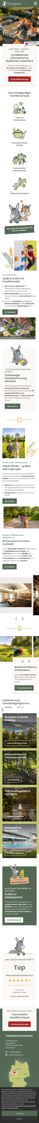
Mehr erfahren (12, 406)
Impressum (19, 1106)
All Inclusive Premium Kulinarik (20, 144)
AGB (34, 1106)
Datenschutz (28, 1106)
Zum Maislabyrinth (14, 920)
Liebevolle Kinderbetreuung (19, 118)
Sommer (8, 707)
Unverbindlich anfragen (19, 79)
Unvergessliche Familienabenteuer (19, 169)
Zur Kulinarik (9, 567)
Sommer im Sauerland (15, 816)
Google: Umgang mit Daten (10, 1108)
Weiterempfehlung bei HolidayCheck (19, 975)
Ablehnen (19, 1119)
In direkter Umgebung (15, 853)
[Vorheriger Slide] (22, 661)
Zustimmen (19, 1113)
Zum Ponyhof (10, 501)
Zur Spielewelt (10, 312)
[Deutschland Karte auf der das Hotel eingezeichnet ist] (19, 1074)
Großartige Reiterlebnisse (19, 193)
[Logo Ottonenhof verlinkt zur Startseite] (12, 4)
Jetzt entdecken (13, 780)
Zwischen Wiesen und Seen (17, 743)
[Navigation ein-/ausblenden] (35, 3)
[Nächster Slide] (23, 618)
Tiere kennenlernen (24, 688)
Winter (20, 707)
